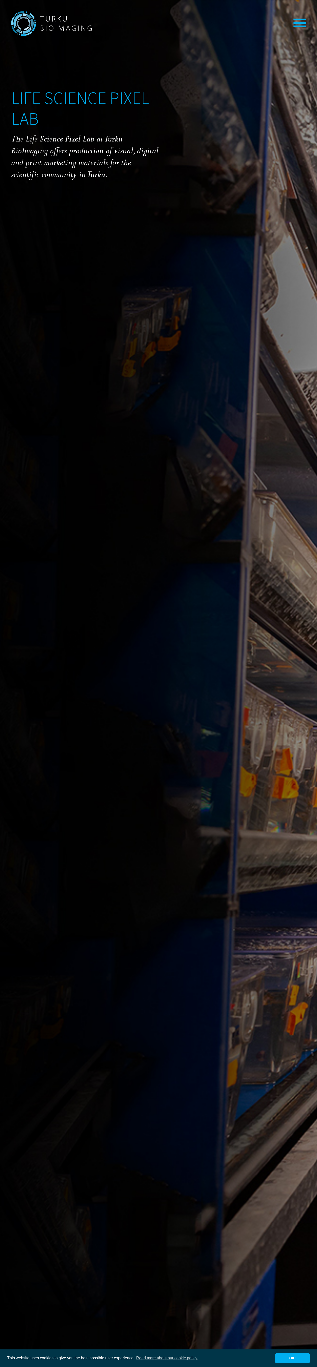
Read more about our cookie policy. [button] (167, 1358)
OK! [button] (292, 1358)
